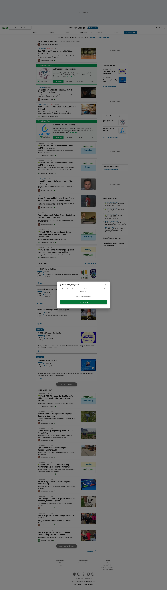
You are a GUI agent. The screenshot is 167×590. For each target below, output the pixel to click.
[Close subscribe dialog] (106, 284)
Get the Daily (83, 302)
